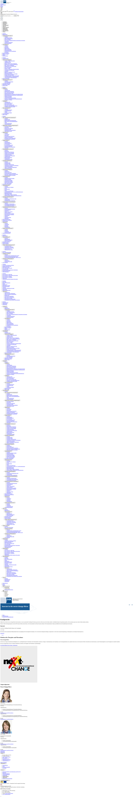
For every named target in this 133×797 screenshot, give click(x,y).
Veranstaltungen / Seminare (9, 187)
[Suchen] (18, 15)
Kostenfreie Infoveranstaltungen (10, 139)
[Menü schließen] (1, 19)
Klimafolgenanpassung (10, 420)
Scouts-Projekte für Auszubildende (10, 51)
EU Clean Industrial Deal (9, 145)
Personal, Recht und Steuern (9, 74)
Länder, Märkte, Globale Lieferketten (11, 194)
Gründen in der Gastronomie (11, 427)
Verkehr (6, 111)
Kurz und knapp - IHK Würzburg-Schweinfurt (10, 275)
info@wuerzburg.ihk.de (6, 756)
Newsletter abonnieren (6, 767)
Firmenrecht (7, 210)
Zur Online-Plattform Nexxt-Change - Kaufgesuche (8, 645)
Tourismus (4, 287)
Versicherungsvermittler (8, 180)
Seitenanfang (2, 751)
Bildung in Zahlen (8, 327)
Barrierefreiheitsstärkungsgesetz (12, 483)
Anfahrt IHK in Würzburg (9, 246)
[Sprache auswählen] (1, 13)
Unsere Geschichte (5, 243)
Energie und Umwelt (8, 172)
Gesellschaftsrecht (7, 209)
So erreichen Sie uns (10, 520)
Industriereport (4, 284)
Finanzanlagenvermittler (8, 181)
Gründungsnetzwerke (8, 154)
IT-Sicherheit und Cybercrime (9, 136)
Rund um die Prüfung (10, 378)
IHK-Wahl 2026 (5, 29)
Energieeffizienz (7, 142)
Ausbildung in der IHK (6, 253)
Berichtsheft (7, 47)
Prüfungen (4, 24)
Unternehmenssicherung (6, 233)
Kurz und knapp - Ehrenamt (7, 276)
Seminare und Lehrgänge (7, 59)
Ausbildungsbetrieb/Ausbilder (7, 35)
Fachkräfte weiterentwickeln (9, 164)
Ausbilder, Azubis (7, 61)
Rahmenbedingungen (8, 50)
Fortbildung (7, 375)
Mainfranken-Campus (6, 84)
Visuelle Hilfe (4, 775)
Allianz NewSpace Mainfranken (10, 293)
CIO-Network (7, 134)
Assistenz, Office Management (10, 60)
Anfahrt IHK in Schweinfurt (9, 247)
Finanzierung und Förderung (7, 169)
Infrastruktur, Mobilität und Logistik (8, 288)
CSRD (6, 122)
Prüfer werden (4, 114)
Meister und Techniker (10, 347)
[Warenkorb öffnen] (1, 8)
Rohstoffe (6, 230)
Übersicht (6, 254)
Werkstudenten (7, 260)
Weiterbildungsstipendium (9, 81)
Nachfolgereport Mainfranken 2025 (10, 198)
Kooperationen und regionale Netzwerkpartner (14, 576)
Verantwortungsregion (8, 123)
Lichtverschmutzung (8, 124)
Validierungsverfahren (10, 371)
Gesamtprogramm (5, 58)
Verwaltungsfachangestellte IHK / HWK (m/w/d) (13, 257)
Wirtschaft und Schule (8, 168)
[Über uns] (1, 785)
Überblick (4, 33)
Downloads (4, 768)
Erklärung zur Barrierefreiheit (7, 778)
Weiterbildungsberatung (6, 83)
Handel (3, 283)
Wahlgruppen (4, 278)
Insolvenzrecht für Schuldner (9, 213)
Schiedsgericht (7, 215)
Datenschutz (7, 135)
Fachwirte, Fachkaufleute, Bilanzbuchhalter (12, 69)
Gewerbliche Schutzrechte (9, 458)
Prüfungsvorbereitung (8, 96)
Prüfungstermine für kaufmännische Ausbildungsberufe (14, 95)
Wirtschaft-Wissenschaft (6, 290)
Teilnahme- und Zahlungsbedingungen (11, 105)
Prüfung (3, 54)
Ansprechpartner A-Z (8, 248)
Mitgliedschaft (5, 28)
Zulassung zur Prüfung (8, 99)
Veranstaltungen (5, 765)
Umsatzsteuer (7, 224)
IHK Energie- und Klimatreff (9, 297)
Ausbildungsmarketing (8, 37)
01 (2, 635)
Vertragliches (7, 41)
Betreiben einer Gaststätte (9, 182)
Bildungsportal (4, 34)
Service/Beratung (5, 25)
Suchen (15, 15)
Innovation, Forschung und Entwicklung (11, 174)
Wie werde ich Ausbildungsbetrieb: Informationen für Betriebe (15, 40)
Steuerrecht (5, 222)
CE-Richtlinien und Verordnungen (10, 204)
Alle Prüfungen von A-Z (11, 377)
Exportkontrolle (7, 189)
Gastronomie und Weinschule (9, 70)
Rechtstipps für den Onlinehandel (10, 138)
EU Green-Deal (7, 144)
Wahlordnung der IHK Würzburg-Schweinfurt (10, 279)
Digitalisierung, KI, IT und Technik (10, 66)
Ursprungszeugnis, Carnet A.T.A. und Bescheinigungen (14, 191)
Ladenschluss (4, 289)
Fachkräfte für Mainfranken (7, 160)
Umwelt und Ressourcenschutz (7, 228)
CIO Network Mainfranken (9, 296)
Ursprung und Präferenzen (11, 465)
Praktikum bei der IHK (8, 261)
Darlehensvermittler (8, 179)
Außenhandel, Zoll (8, 62)
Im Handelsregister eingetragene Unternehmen (10, 269)
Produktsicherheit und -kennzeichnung (11, 476)
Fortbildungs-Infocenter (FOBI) (10, 106)
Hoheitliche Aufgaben (6, 241)
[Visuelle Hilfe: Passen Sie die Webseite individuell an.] (1, 10)
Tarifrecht (6, 216)
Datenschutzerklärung (6, 773)
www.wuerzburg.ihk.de (6, 794)
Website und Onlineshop (9, 137)
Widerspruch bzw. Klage (9, 249)
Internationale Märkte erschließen (10, 175)
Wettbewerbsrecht (7, 212)
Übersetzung (5, 777)
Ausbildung (4, 88)
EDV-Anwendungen (8, 67)
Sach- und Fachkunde (8, 183)
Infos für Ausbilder (8, 39)
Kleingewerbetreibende (6, 270)
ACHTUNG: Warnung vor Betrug (8, 265)
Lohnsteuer (6, 225)
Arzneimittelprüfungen (10, 384)
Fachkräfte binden (7, 163)
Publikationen (4, 304)
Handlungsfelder (7, 119)
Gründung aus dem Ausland (9, 153)
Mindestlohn (7, 218)
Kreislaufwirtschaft (8, 232)
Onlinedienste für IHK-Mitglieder (10, 130)
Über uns (4, 26)
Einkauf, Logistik (7, 68)
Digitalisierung (5, 132)
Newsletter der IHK (8, 129)
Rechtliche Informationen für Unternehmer (11, 481)
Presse (4, 31)
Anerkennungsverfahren (9, 166)
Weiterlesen (2, 633)
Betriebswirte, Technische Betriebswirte (11, 64)
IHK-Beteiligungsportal (10, 514)
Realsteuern (6, 226)
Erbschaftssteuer (7, 227)
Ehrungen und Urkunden (9, 128)
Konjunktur (4, 281)
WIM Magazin (4, 303)
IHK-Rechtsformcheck (8, 157)
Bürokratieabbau (9, 513)
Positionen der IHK (8, 240)
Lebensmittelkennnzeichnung (9, 205)
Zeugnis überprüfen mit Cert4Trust (10, 97)
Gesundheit (6, 71)
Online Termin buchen (8, 131)
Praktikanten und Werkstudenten (8, 258)
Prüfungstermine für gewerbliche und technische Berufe (14, 94)
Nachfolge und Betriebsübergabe (10, 471)
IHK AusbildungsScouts (9, 38)
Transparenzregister (8, 217)
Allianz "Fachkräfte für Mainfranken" (11, 167)
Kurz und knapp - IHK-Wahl (7, 274)
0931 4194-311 (10, 712)
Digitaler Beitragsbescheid (6, 266)
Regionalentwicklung (6, 286)
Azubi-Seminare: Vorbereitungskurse (11, 77)
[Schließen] (0, 796)
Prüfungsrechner (5, 55)
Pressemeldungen (5, 302)
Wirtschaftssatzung (5, 271)
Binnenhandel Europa (8, 192)
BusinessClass (7, 295)
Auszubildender (5, 44)
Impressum (4, 772)
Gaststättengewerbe (8, 110)
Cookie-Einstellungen (6, 774)
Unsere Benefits (5, 262)
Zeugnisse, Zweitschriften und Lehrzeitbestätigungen (13, 98)
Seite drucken (2, 752)
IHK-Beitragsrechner (5, 267)
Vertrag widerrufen (3, 762)
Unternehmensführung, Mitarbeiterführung (12, 76)
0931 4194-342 (10, 750)
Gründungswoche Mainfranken (10, 155)
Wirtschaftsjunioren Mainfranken (12, 575)
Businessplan (7, 151)
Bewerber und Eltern (5, 53)
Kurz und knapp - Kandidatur (7, 277)
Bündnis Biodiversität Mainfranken (10, 120)
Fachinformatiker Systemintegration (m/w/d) (12, 255)
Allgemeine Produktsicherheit (9, 203)
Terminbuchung (7, 158)
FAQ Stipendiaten (7, 82)
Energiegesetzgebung (8, 143)
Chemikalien (7, 231)
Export (6, 188)
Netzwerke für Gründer (8, 298)
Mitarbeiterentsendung (8, 193)
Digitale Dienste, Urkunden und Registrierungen (10, 125)
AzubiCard (6, 46)
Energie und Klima (6, 140)
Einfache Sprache (5, 776)
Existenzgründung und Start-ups (8, 149)
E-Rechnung (7, 127)
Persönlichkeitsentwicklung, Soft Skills (11, 73)
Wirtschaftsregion (5, 30)
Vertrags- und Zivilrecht (8, 211)
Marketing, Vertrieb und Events (12, 346)
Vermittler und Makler (8, 112)
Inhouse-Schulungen (5, 78)
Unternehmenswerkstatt (8, 159)
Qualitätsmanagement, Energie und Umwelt (12, 75)
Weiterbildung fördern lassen (7, 79)
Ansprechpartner (7, 90)
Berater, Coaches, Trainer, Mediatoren (11, 63)
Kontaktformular (3, 712)
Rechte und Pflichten (8, 43)
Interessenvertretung (6, 237)
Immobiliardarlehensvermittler (9, 178)
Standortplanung (5, 221)
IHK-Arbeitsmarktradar (6, 282)
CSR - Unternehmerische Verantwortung (9, 117)
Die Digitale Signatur (8, 126)
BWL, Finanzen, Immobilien (9, 65)
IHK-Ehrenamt (4, 235)
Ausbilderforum (7, 292)
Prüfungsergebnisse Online (9, 93)
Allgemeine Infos (7, 102)
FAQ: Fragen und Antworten (9, 92)
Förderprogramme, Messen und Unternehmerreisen (13, 195)
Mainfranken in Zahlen (6, 285)
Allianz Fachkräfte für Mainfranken (10, 294)
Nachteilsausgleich (5, 113)
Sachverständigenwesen (6, 219)
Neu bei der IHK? (7, 544)
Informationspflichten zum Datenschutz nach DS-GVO (11, 771)
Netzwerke (4, 291)
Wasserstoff (6, 147)
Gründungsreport (7, 156)
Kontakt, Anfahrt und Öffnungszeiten (10, 519)
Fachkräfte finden (7, 162)
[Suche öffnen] (2, 15)
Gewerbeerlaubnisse (6, 176)
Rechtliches (6, 52)
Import (8, 464)
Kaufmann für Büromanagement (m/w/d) (11, 256)
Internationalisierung (6, 185)
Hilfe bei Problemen (8, 49)
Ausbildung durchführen (9, 42)
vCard (7, 712)
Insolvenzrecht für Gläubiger (9, 214)
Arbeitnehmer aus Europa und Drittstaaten (11, 165)
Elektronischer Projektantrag (9, 91)
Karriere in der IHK (5, 27)
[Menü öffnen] (1, 17)
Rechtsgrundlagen (5, 242)
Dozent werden (5, 85)
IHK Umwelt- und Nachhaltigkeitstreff (11, 121)
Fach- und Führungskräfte (6, 252)
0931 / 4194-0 (4, 757)
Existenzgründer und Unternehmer (10, 173)
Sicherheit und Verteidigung (7, 220)
